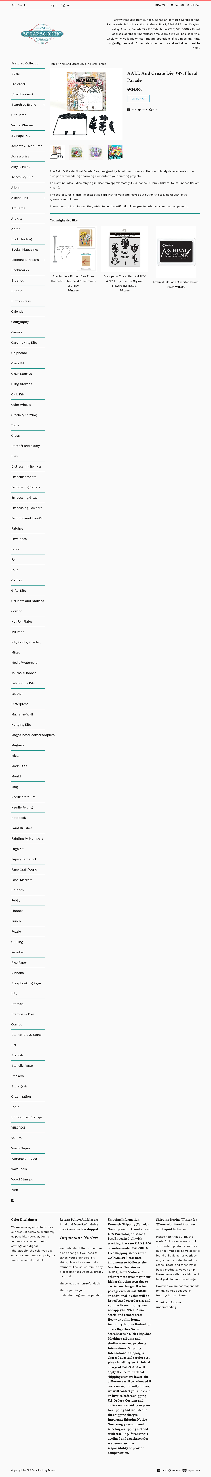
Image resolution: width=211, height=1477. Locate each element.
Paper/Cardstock (24, 859)
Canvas (16, 332)
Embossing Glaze (24, 498)
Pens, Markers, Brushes (22, 885)
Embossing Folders (25, 487)
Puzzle (16, 931)
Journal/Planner (23, 673)
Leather (17, 694)
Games (16, 580)
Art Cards (18, 208)
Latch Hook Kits (23, 683)
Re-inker (17, 952)
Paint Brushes (21, 828)
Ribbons (17, 973)
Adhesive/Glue (22, 177)
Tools (15, 1107)
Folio (14, 570)
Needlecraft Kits (23, 797)
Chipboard (19, 353)
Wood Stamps (22, 1179)
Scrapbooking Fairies (43, 1470)
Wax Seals (19, 1169)
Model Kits (19, 766)
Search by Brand (28, 105)
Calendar (18, 312)
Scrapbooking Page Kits (26, 988)
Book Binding (21, 239)
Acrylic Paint (20, 167)
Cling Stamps (21, 384)
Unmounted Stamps (27, 1117)
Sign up (65, 5)
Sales (15, 74)
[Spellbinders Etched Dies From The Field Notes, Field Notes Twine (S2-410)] (73, 249)
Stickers (17, 1076)
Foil (14, 560)
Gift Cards (18, 115)
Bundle (16, 291)
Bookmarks (20, 270)
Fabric (16, 549)
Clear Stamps (21, 374)
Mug (14, 787)
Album (16, 187)
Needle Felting (22, 807)
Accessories (20, 156)
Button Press (21, 301)
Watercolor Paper (24, 1159)
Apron (15, 229)
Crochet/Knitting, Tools (24, 420)
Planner (17, 911)
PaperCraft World (24, 870)
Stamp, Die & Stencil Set (27, 1040)
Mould (16, 776)
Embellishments (23, 477)
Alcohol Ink (28, 198)
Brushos (17, 280)
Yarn (14, 1190)
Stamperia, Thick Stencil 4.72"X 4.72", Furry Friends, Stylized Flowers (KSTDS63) (125, 281)
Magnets (18, 745)
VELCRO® (18, 1128)
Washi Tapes (20, 1148)
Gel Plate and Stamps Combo (27, 606)
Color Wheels (21, 405)
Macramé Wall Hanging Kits (22, 719)
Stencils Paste (22, 1066)
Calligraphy (20, 322)
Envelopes (19, 539)
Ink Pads (17, 632)
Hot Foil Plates (22, 622)
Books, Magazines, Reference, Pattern (28, 255)
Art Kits (16, 218)
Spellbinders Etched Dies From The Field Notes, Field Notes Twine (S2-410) (73, 281)
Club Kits (18, 394)
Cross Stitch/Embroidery (25, 441)
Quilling (17, 942)
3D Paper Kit (20, 136)
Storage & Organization (21, 1091)
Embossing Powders (26, 508)
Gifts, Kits (18, 591)
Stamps (17, 1004)
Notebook (18, 818)
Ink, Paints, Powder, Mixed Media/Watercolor (26, 652)
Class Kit (17, 363)
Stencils (17, 1055)
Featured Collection (25, 63)
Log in (53, 5)
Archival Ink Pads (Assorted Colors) (176, 282)
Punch (16, 921)
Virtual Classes (22, 125)
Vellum (16, 1138)
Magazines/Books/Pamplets (28, 735)
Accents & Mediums (26, 146)
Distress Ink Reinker (26, 467)
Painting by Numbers (27, 838)
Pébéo (15, 900)
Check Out (193, 5)
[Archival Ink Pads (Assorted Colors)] (176, 252)
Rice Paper (19, 963)
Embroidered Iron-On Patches (27, 523)
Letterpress (19, 704)
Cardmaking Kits (24, 343)
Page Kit (17, 849)
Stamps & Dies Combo (23, 1019)
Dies (14, 456)
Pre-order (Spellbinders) (22, 89)
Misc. (15, 756)
